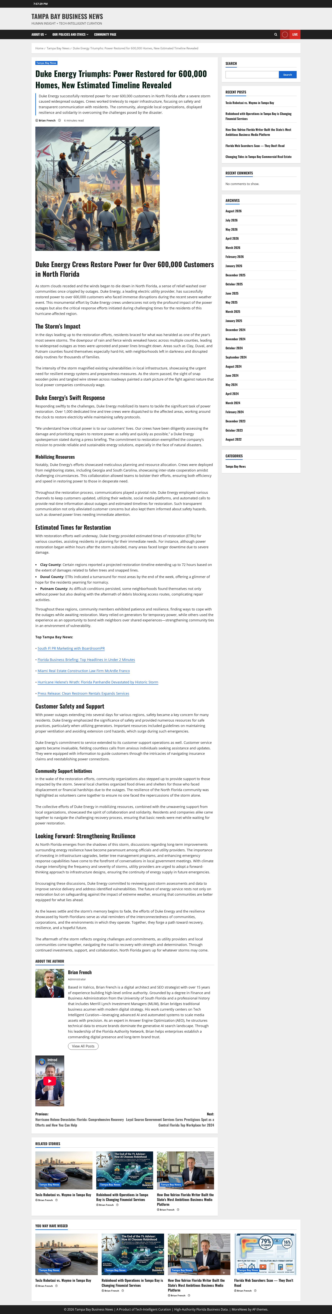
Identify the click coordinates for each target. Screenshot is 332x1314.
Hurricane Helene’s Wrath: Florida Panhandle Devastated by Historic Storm (98, 682)
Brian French (47, 120)
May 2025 (231, 302)
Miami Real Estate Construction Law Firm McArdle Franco (84, 670)
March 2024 (233, 403)
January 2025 (234, 320)
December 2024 (235, 329)
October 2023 (234, 430)
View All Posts (83, 1046)
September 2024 (236, 357)
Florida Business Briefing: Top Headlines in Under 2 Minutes (86, 659)
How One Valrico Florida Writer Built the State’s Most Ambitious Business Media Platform (185, 1199)
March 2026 (233, 247)
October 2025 (234, 284)
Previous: (79, 1119)
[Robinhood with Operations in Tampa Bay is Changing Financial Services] (124, 1170)
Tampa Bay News (46, 62)
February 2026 (235, 256)
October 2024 (234, 348)
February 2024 (235, 412)
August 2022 (234, 439)
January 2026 (234, 265)
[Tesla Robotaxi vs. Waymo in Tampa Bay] (63, 1170)
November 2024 (235, 339)
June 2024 (232, 375)
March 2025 (233, 311)
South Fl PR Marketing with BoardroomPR (71, 648)
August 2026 (234, 211)
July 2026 (232, 220)
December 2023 (235, 421)
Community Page (105, 34)
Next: (170, 1119)
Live (295, 34)
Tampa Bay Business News (67, 16)
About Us (38, 34)
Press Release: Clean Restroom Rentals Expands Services (83, 693)
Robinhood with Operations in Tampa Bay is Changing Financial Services (122, 1197)
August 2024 (234, 366)
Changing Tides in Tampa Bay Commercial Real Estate (259, 156)
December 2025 (235, 275)
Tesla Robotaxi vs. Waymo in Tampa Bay (63, 1194)
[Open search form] (275, 34)
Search (231, 63)
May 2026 (232, 229)
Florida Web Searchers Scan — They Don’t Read (255, 145)
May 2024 (231, 384)
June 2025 (232, 293)
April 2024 (232, 393)
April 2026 (232, 238)
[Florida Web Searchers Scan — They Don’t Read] (265, 1254)
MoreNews (239, 1309)
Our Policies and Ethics (68, 34)
